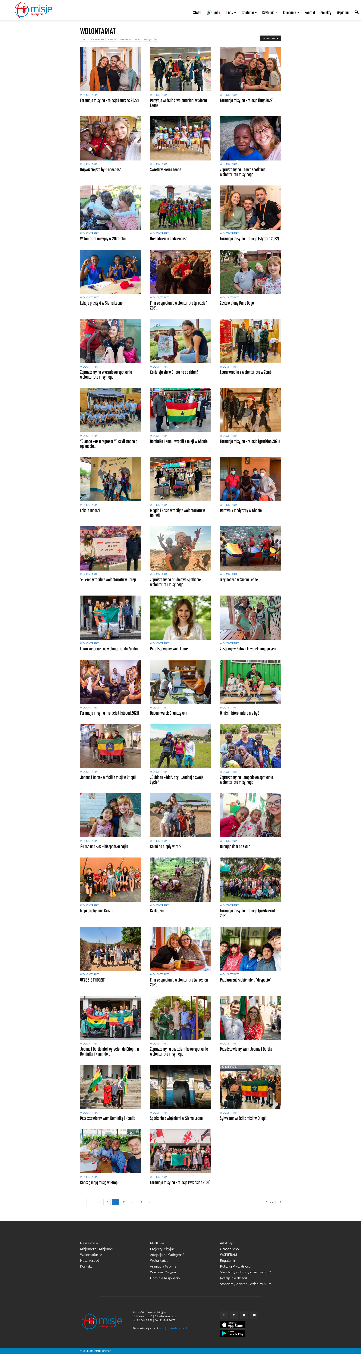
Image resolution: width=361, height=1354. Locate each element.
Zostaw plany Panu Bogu (237, 303)
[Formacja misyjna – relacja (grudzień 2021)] (250, 410)
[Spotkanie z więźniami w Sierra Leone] (180, 1087)
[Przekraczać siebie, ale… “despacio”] (250, 949)
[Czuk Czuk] (180, 880)
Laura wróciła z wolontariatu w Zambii (246, 372)
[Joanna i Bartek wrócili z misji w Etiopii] (110, 746)
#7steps (84, 39)
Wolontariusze (91, 1255)
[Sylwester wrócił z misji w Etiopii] (250, 1087)
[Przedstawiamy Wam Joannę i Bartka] (250, 1018)
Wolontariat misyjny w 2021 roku (103, 238)
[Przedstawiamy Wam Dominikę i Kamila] (110, 1087)
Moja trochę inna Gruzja (96, 910)
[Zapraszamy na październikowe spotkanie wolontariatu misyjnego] (180, 1018)
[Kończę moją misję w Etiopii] (110, 1151)
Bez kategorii (148, 39)
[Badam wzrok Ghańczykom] (180, 682)
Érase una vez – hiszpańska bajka (104, 846)
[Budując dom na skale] (250, 815)
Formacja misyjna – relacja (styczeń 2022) (249, 238)
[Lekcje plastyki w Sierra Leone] (110, 272)
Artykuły (226, 1243)
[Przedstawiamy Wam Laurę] (180, 618)
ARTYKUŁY (137, 39)
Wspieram (343, 12)
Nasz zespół (89, 1261)
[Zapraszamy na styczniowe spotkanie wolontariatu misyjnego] (110, 341)
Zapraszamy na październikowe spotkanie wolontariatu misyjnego (179, 1051)
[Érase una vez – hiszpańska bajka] (110, 815)
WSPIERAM (228, 1255)
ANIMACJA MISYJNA (125, 39)
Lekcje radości (90, 510)
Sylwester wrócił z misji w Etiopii (243, 1118)
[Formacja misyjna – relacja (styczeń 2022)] (250, 207)
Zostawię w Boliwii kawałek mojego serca (249, 648)
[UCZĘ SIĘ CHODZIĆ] (110, 949)
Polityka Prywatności (235, 1266)
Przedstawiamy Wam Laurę (169, 648)
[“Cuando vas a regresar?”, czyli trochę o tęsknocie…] (110, 410)
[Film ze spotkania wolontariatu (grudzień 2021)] (180, 272)
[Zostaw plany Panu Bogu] (250, 272)
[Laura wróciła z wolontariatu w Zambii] (250, 341)
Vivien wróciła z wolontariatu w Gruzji (108, 579)
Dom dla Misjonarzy (165, 1278)
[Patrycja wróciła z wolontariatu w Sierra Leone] (180, 69)
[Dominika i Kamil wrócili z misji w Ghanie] (180, 410)
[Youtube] (254, 1315)
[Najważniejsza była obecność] (110, 138)
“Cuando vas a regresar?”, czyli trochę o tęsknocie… (108, 443)
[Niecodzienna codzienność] (180, 207)
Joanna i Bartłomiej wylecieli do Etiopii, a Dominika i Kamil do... (109, 1051)
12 (124, 1202)
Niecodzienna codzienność (168, 238)
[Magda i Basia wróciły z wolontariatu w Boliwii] (180, 479)
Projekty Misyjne (162, 1249)
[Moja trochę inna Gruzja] (110, 880)
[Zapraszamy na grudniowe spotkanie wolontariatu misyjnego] (180, 548)
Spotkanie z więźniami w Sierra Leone (176, 1118)
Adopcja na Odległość (167, 1255)
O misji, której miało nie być (239, 713)
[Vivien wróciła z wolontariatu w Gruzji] (110, 548)
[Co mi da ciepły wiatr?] (180, 815)
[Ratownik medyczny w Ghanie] (250, 479)
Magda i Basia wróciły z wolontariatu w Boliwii (177, 513)
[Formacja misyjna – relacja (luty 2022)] (250, 69)
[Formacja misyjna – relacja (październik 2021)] (250, 880)
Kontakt (310, 12)
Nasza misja (89, 1243)
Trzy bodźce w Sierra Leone (239, 579)
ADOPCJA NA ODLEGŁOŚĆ (97, 39)
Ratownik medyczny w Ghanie (241, 510)
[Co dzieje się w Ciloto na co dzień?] (180, 341)
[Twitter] (244, 1315)
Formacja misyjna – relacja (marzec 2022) (109, 100)
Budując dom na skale (235, 846)
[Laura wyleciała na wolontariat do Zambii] (110, 618)
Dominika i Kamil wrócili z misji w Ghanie (179, 441)
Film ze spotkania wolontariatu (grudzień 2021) (178, 305)
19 (140, 1202)
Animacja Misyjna (163, 1266)
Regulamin (228, 1261)
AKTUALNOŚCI (112, 39)
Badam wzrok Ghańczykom (168, 713)
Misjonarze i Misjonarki (97, 1249)
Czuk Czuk (157, 910)
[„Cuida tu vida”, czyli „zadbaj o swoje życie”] (180, 746)
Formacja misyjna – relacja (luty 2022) (247, 100)
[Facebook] (224, 1315)
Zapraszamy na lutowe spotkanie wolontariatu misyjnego (242, 172)
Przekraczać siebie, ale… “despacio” (245, 979)
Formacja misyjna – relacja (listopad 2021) (109, 713)
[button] (356, 12)
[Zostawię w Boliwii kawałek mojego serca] (250, 618)
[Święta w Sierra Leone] (180, 138)
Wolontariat (159, 1261)
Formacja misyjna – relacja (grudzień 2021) (250, 441)
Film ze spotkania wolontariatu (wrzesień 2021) (179, 982)
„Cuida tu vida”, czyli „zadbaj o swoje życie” (176, 779)
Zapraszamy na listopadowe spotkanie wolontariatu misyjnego (246, 779)
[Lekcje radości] (110, 479)
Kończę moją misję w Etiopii (99, 1182)
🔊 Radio (213, 12)
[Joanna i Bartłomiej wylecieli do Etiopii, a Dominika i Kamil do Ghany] (110, 1018)
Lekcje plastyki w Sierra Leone (101, 303)
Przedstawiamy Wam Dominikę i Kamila (107, 1118)
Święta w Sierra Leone (165, 169)
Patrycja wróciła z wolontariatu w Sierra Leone (178, 103)
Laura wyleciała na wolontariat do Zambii (109, 648)
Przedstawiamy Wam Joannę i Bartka (246, 1049)
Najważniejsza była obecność (100, 169)
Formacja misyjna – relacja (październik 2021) (248, 913)
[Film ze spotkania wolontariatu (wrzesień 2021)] (180, 949)
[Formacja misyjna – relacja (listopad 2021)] (110, 682)
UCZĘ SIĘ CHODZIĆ (92, 979)
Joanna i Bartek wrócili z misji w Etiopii (108, 777)
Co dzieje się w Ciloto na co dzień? (174, 372)
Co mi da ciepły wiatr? (165, 846)
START (197, 12)
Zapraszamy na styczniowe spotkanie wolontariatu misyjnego (106, 374)
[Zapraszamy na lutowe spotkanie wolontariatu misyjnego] (250, 138)
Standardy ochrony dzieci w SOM (245, 1284)
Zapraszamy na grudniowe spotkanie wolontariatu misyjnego (175, 582)
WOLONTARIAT (89, 95)
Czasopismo (229, 1249)
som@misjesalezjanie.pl (173, 1328)
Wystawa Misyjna (163, 1272)
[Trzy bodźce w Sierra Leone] (250, 548)
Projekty (325, 12)
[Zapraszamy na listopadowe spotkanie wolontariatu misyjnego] (250, 746)
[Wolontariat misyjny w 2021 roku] (110, 207)
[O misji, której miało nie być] (250, 682)
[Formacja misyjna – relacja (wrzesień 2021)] (180, 1151)
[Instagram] (234, 1315)
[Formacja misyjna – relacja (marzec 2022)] (110, 69)
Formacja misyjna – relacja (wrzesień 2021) (180, 1182)
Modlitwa (157, 1243)
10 (107, 1202)
